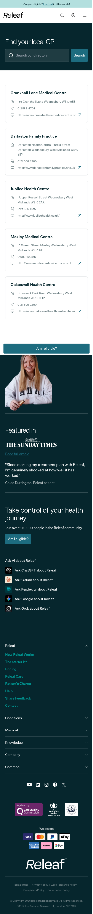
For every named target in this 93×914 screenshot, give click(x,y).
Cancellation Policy (59, 890)
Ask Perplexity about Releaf (36, 589)
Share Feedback (18, 698)
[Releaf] (13, 15)
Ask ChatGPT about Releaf (35, 570)
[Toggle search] (62, 15)
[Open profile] (73, 15)
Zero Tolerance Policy (64, 884)
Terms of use (21, 884)
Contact (11, 705)
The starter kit (16, 662)
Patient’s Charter (18, 684)
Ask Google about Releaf (34, 599)
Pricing (10, 669)
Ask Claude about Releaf (34, 580)
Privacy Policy (40, 884)
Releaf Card (14, 676)
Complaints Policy (33, 890)
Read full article (17, 454)
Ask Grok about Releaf (32, 608)
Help (9, 691)
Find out (48, 3)
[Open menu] (85, 15)
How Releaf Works (19, 655)
